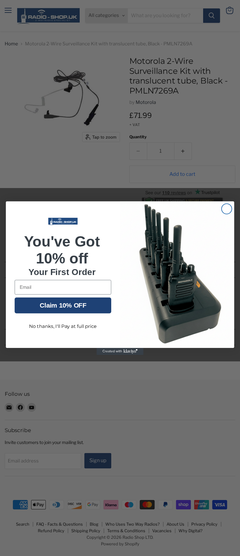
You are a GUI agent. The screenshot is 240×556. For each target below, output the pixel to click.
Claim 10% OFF (63, 305)
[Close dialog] (227, 209)
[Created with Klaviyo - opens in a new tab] (120, 351)
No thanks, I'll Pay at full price (63, 326)
